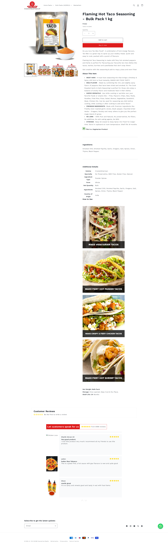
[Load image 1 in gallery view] (30, 70)
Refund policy (54, 541)
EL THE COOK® (33, 541)
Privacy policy (64, 541)
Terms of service (74, 541)
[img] (86, 427)
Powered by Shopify (43, 541)
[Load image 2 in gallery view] (44, 70)
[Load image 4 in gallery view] (71, 70)
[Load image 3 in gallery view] (58, 70)
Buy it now (103, 45)
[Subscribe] (55, 526)
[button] (48, 5)
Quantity (85, 29)
